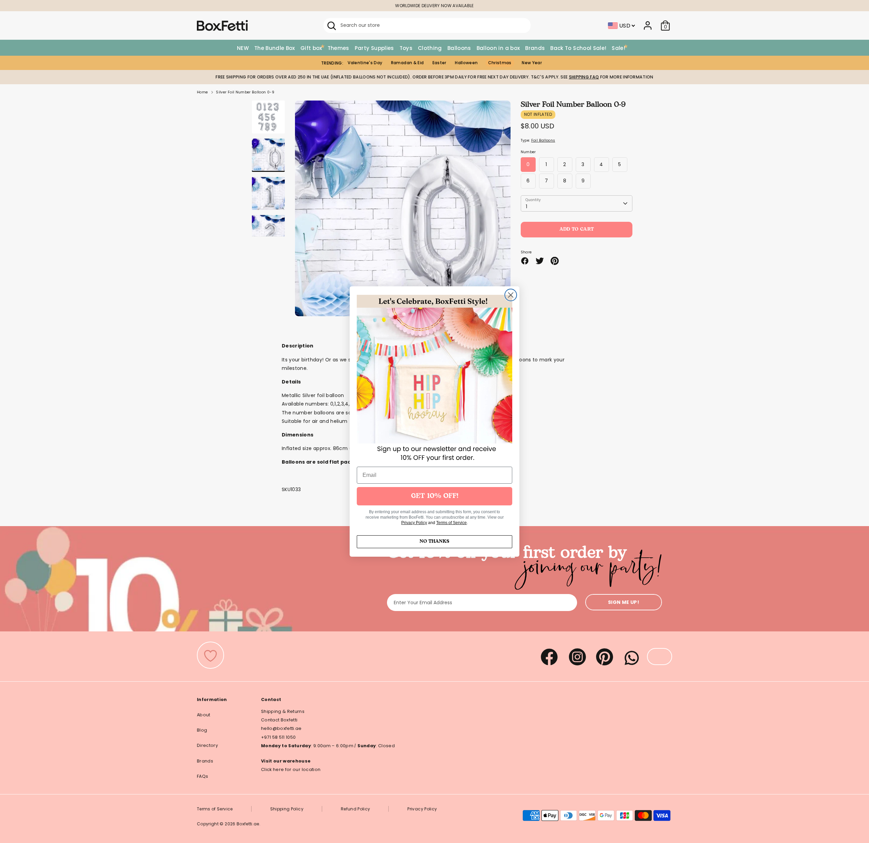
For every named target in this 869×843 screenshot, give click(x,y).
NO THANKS (434, 541)
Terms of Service (451, 522)
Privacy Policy (414, 522)
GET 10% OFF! (434, 496)
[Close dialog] (511, 295)
